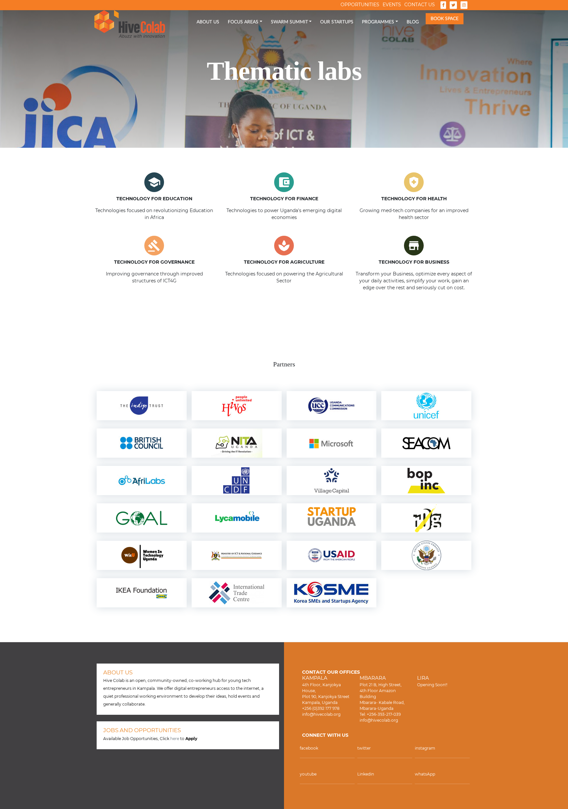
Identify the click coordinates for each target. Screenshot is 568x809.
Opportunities (360, 5)
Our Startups (336, 22)
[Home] (129, 24)
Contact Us (419, 5)
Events (392, 5)
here (174, 738)
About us (208, 22)
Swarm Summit (289, 22)
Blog (413, 22)
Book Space (445, 18)
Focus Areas (243, 22)
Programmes (378, 22)
